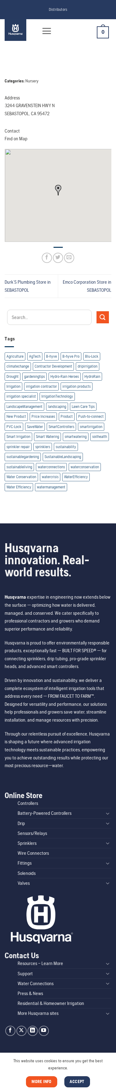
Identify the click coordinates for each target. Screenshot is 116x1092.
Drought (12, 376)
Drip (21, 823)
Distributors (58, 9)
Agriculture (15, 356)
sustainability (66, 446)
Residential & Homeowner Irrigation (51, 1003)
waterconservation (85, 467)
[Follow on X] (21, 1031)
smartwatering (76, 436)
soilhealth (99, 436)
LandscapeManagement (24, 406)
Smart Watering (47, 436)
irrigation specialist (21, 396)
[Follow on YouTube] (44, 1031)
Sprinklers (27, 843)
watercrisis (50, 476)
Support (25, 973)
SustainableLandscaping (63, 456)
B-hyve (51, 356)
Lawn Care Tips (83, 406)
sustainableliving (19, 467)
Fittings (25, 863)
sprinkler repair (18, 446)
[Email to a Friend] (69, 258)
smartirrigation (91, 426)
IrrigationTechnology (57, 396)
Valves (24, 883)
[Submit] (103, 317)
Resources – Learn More (40, 963)
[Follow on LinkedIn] (33, 1031)
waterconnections (51, 467)
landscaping (57, 406)
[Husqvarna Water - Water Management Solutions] (19, 30)
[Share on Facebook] (47, 258)
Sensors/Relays (32, 833)
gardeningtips (34, 376)
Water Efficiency (18, 487)
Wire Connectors (33, 853)
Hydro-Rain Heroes (64, 376)
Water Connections (36, 983)
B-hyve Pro (70, 356)
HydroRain (92, 376)
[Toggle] (107, 813)
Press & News (30, 993)
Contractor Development (53, 366)
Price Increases (43, 416)
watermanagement (51, 487)
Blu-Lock (91, 356)
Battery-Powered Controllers (44, 813)
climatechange (17, 366)
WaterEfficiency (76, 476)
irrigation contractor (41, 386)
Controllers (28, 803)
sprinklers (42, 446)
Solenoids (27, 873)
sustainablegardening (22, 456)
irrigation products (76, 386)
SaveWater (35, 426)
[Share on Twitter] (58, 258)
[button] (46, 31)
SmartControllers (61, 426)
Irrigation (13, 386)
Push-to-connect (91, 416)
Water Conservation (21, 476)
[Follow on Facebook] (10, 1031)
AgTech (35, 356)
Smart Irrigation (18, 436)
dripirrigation (87, 366)
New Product (16, 416)
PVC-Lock (13, 426)
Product (67, 416)
